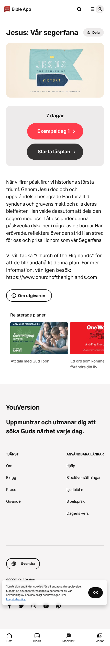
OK (95, 592)
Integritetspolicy (16, 599)
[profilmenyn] (96, 9)
